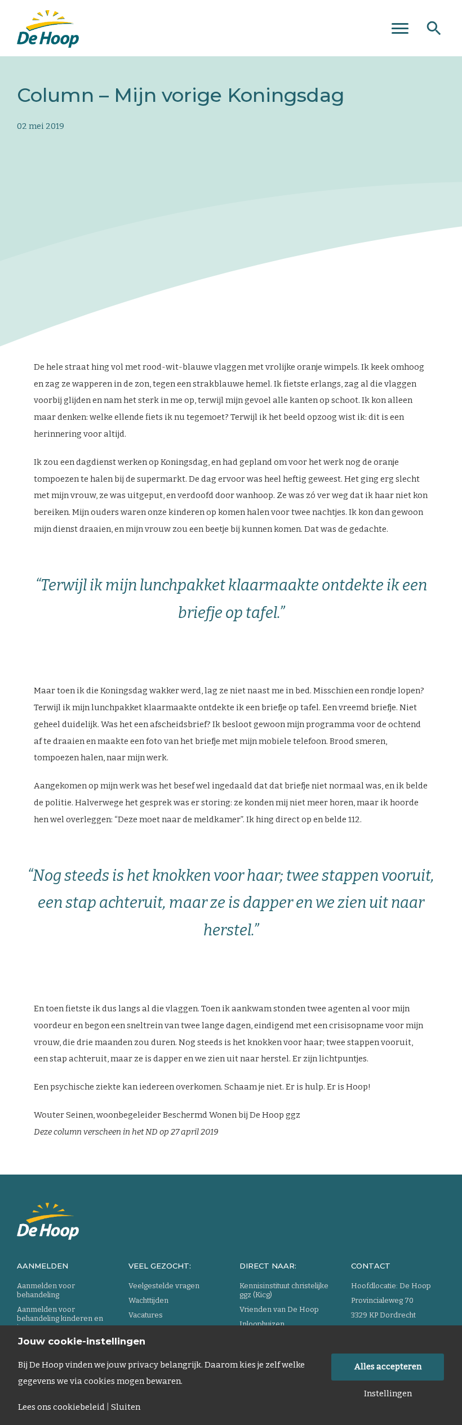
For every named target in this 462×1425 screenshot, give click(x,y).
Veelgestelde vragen (163, 1285)
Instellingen (388, 1394)
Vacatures (145, 1315)
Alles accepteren (387, 1366)
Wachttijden (148, 1300)
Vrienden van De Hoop (279, 1309)
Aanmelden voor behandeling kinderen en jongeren (60, 1318)
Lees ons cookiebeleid (61, 1407)
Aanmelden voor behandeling (46, 1290)
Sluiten (125, 1407)
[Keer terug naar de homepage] (48, 25)
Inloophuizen (262, 1324)
